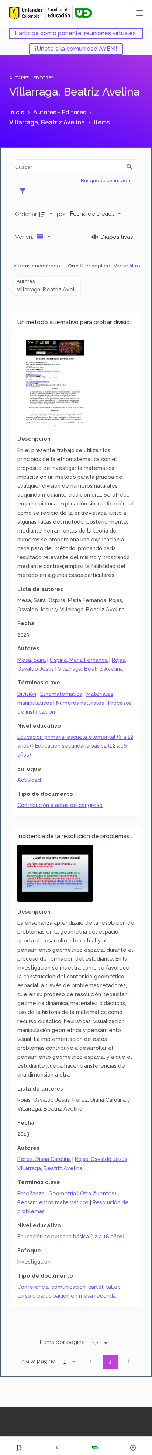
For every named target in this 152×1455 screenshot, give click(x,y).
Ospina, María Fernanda (79, 660)
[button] (90, 1361)
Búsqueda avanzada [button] (106, 180)
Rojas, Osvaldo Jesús (101, 1159)
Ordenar (26, 213)
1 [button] (110, 1362)
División (26, 694)
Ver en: (25, 236)
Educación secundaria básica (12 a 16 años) (70, 1236)
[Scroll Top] (133, 1447)
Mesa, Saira (31, 660)
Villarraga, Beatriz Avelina (90, 668)
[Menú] (139, 13)
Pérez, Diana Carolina (44, 1159)
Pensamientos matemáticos (53, 1202)
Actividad (29, 780)
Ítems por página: (63, 1342)
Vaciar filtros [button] (128, 265)
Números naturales (80, 703)
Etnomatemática (61, 694)
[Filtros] (24, 191)
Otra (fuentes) (98, 1193)
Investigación (34, 1261)
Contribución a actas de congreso (60, 805)
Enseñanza (30, 1193)
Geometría (62, 1193)
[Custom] (19, 1447)
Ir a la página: (38, 1361)
